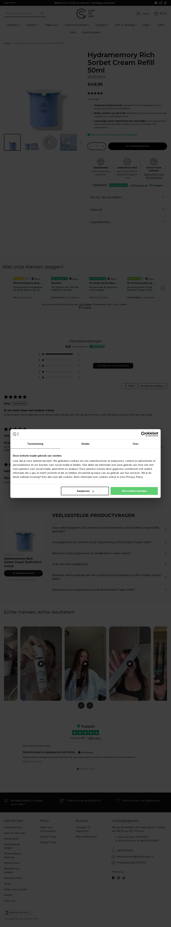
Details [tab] (85, 443)
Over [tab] (135, 443)
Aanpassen (83, 491)
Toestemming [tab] (35, 443)
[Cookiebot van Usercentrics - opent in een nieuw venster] (143, 434)
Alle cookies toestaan (134, 491)
